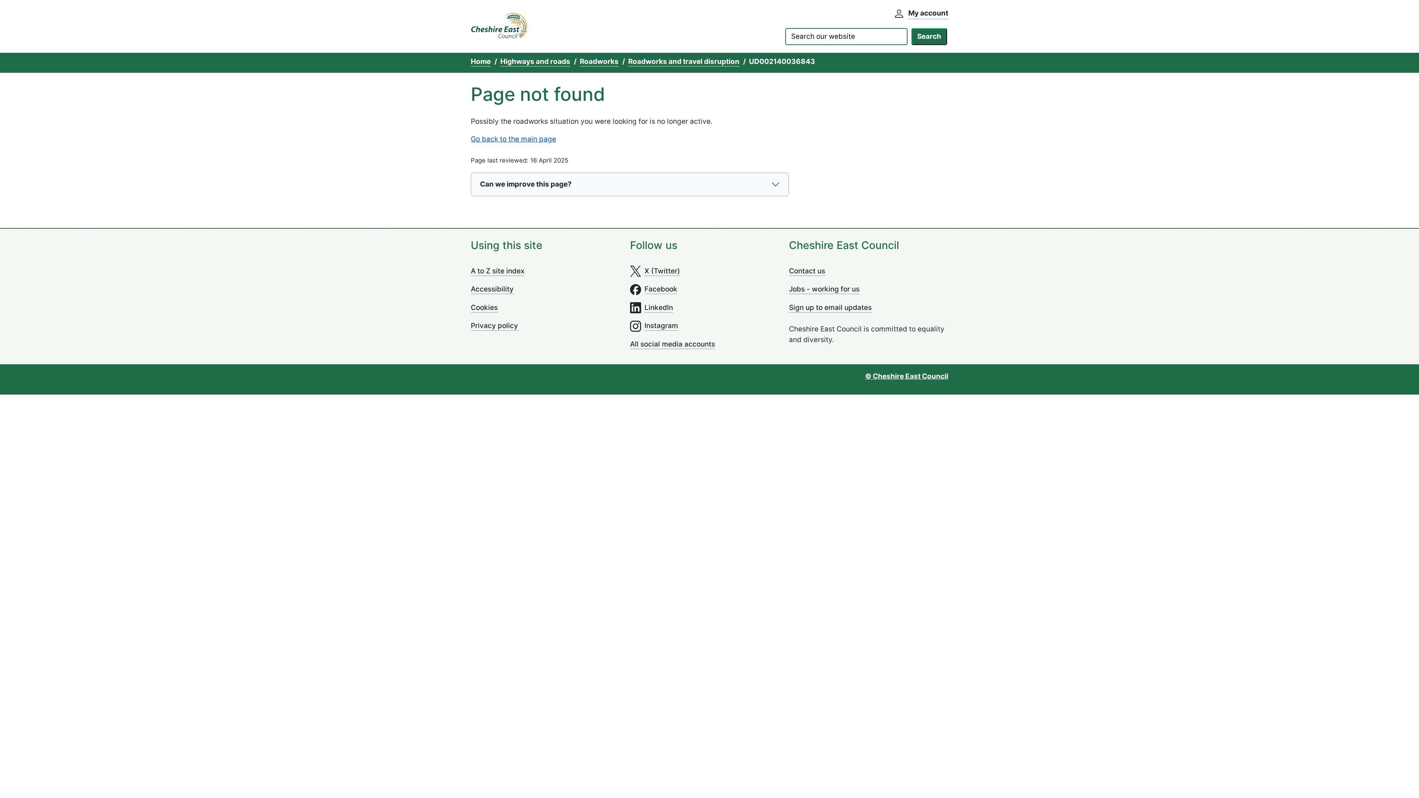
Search (929, 36)
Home (481, 61)
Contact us (807, 271)
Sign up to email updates (830, 307)
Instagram (661, 325)
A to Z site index (497, 271)
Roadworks (599, 61)
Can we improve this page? (526, 184)
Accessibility (492, 289)
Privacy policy (494, 325)
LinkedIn (658, 307)
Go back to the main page (513, 139)
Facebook (660, 289)
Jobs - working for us (824, 289)
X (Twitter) (662, 271)
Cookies (484, 307)
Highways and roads (535, 61)
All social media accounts (672, 344)
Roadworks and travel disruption (683, 61)
